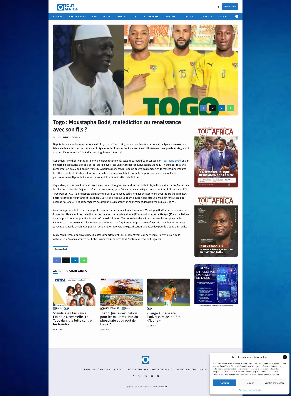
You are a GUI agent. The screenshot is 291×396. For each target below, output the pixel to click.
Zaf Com (163, 386)
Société (171, 16)
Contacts (206, 16)
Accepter (224, 383)
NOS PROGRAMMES (162, 369)
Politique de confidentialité (250, 390)
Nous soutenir (230, 6)
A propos (119, 369)
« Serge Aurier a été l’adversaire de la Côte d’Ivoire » (164, 316)
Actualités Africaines (109, 308)
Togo (134, 16)
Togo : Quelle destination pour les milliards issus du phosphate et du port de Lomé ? (119, 318)
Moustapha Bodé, (171, 160)
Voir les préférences (274, 383)
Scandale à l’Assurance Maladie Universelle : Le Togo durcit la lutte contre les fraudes (72, 318)
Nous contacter (138, 369)
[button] (284, 357)
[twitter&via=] (212, 108)
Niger (106, 16)
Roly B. (66, 137)
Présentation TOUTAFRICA (95, 369)
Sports (120, 16)
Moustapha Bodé (60, 249)
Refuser (250, 383)
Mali (94, 16)
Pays (221, 16)
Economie (187, 16)
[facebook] (203, 108)
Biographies (152, 16)
